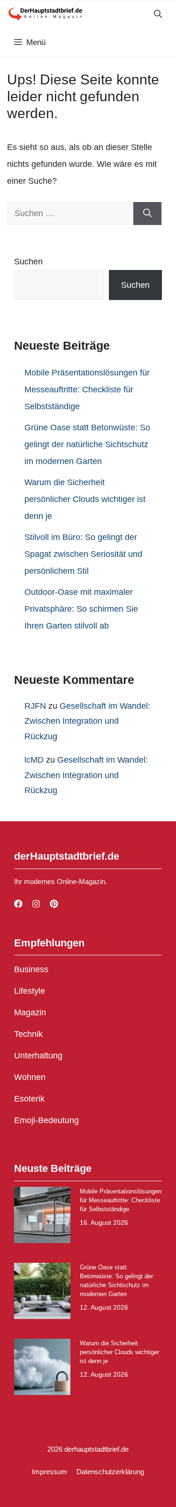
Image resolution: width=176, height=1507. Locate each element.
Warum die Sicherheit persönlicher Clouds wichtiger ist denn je (84, 499)
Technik (28, 1034)
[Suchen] (147, 213)
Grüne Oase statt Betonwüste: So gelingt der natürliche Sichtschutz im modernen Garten (87, 444)
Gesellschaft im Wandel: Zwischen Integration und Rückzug (87, 721)
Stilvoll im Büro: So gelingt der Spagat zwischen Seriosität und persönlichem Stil (83, 554)
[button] (158, 14)
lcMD (34, 760)
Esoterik (29, 1098)
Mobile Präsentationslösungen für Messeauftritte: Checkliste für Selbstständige (87, 389)
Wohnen (30, 1077)
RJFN (35, 706)
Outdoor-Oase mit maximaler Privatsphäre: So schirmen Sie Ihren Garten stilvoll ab (81, 608)
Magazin (30, 1012)
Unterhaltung (38, 1055)
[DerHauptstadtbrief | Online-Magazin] (45, 14)
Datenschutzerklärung (110, 1472)
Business (31, 969)
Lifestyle (29, 991)
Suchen (28, 261)
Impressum (49, 1472)
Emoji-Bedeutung (46, 1120)
